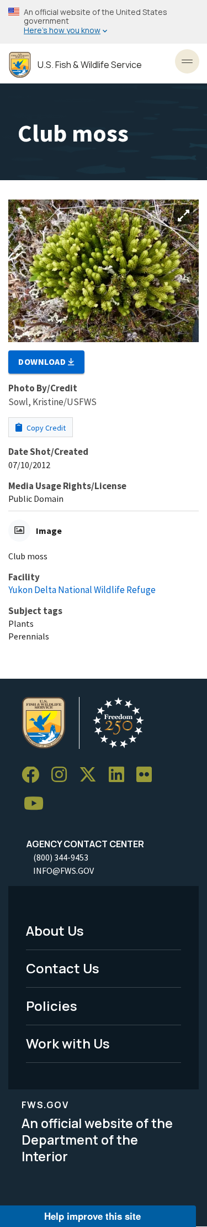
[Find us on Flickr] (148, 775)
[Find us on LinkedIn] (120, 775)
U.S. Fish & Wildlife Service (90, 65)
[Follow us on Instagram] (63, 775)
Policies (51, 1006)
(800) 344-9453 (60, 857)
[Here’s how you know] (103, 22)
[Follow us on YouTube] (37, 803)
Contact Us (62, 968)
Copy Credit (45, 428)
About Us (55, 930)
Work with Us (68, 1043)
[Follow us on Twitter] (91, 775)
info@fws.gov (63, 870)
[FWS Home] (20, 65)
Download (43, 361)
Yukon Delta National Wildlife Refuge (82, 590)
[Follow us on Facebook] (34, 775)
